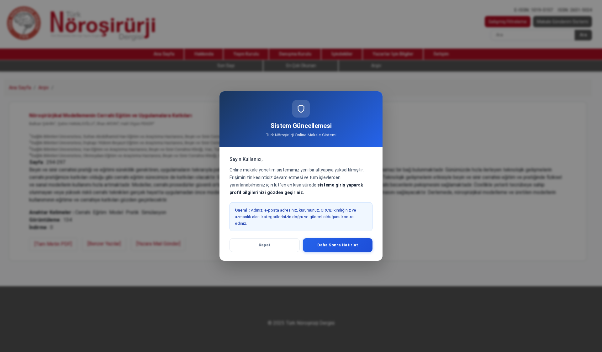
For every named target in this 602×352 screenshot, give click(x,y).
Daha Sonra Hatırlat (337, 245)
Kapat (265, 245)
